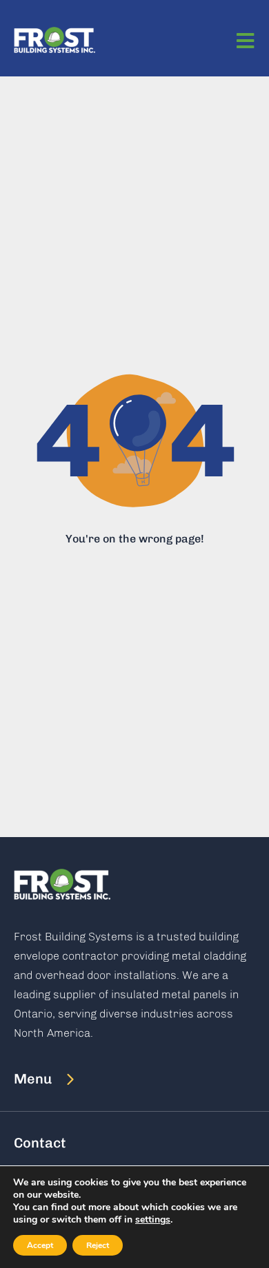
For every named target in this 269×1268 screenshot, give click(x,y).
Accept (40, 1245)
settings (152, 1220)
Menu (33, 1078)
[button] (52, 1078)
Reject (97, 1245)
